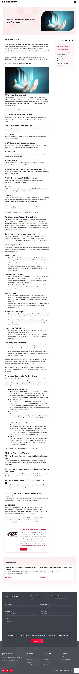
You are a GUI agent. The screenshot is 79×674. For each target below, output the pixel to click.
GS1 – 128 (21, 197)
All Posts (24, 549)
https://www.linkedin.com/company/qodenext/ (33, 545)
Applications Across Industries (62, 55)
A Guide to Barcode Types (64, 52)
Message (7, 618)
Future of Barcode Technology (62, 60)
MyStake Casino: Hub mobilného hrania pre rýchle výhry (21, 567)
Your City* (43, 611)
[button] (75, 2)
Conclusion (60, 66)
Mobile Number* (45, 604)
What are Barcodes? (62, 49)
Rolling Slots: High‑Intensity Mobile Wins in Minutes (54, 567)
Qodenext (7, 520)
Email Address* (9, 611)
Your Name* (8, 604)
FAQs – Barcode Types (63, 63)
